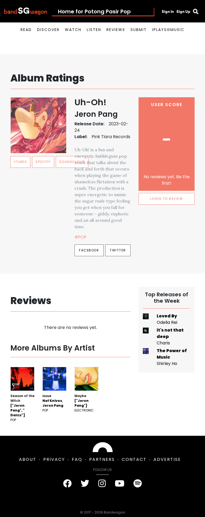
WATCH (73, 29)
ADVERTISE (167, 459)
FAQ (77, 459)
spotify (43, 162)
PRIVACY (54, 459)
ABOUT (27, 459)
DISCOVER (48, 29)
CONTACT (134, 459)
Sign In (168, 11)
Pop (13, 420)
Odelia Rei (167, 322)
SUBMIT (139, 29)
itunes (20, 162)
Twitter (118, 250)
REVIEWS (116, 29)
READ (26, 29)
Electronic (84, 410)
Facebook (89, 250)
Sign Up (183, 11)
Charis (163, 343)
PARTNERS (102, 459)
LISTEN (94, 29)
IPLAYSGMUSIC (168, 29)
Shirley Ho (167, 363)
